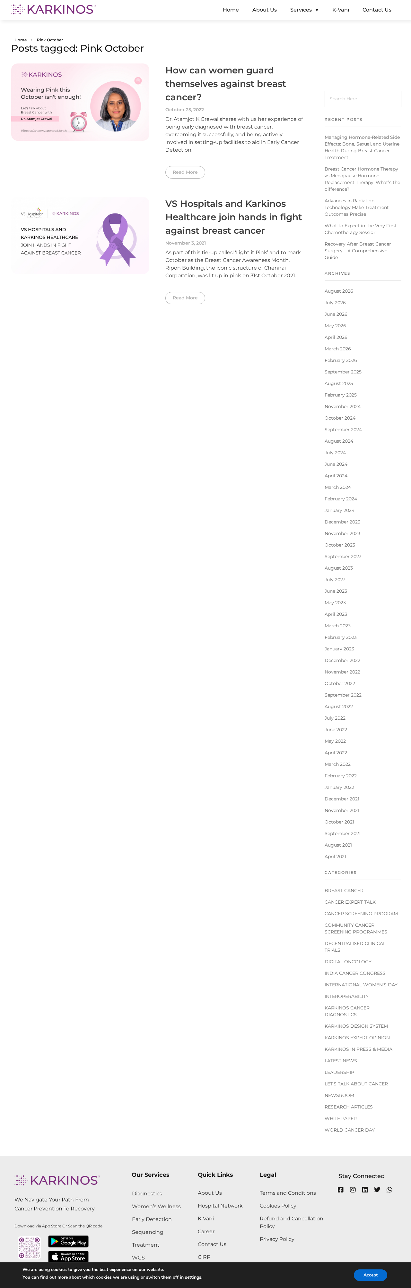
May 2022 (335, 741)
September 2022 (343, 695)
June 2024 (336, 464)
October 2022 (340, 683)
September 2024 (343, 429)
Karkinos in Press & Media (358, 1049)
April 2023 (336, 614)
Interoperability (347, 996)
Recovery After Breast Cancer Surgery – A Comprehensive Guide (358, 250)
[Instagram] (353, 1190)
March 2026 (338, 349)
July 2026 (335, 302)
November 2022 (342, 672)
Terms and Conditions (288, 1193)
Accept (370, 1275)
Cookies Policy (278, 1206)
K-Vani (206, 1219)
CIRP (204, 1257)
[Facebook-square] (340, 1190)
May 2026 (335, 326)
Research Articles (349, 1107)
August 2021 (338, 845)
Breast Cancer (344, 890)
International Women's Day (361, 985)
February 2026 (341, 360)
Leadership (339, 1072)
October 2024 (340, 418)
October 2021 (339, 822)
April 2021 (335, 856)
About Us (210, 1193)
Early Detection (152, 1219)
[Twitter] (377, 1190)
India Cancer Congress (355, 973)
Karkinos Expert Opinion (357, 1038)
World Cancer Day (350, 1130)
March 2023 (338, 626)
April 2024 (336, 476)
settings (193, 1277)
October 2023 (340, 545)
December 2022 (342, 660)
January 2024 (339, 510)
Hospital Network (220, 1206)
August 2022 (339, 706)
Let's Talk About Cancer (356, 1084)
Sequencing (147, 1232)
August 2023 (339, 568)
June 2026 (336, 314)
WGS (138, 1258)
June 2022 (336, 729)
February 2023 (341, 637)
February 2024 (341, 499)
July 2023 (335, 579)
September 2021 (343, 833)
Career (206, 1231)
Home (20, 40)
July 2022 (335, 718)
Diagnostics (147, 1194)
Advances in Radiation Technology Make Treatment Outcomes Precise (357, 207)
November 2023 (342, 533)
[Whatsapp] (389, 1190)
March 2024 (338, 487)
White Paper (341, 1118)
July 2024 (335, 453)
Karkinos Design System (356, 1026)
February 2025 (341, 395)
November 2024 (343, 406)
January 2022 (339, 787)
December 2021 (342, 799)
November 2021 (342, 810)
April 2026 (336, 337)
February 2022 (341, 776)
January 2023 (339, 649)
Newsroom (339, 1095)
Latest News (341, 1061)
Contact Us (212, 1244)
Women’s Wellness (156, 1206)
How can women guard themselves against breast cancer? (225, 84)
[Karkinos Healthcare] (53, 9)
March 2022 (338, 764)
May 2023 (335, 603)
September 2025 (343, 372)
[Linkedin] (365, 1190)
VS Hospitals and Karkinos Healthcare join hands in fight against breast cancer (233, 217)
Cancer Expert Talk (350, 902)
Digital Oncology (348, 962)
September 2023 (343, 556)
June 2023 (336, 591)
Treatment (146, 1245)
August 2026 (339, 291)
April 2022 (336, 753)
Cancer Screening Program (361, 913)
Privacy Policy (277, 1239)
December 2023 (342, 522)
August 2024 (339, 441)
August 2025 (339, 383)
